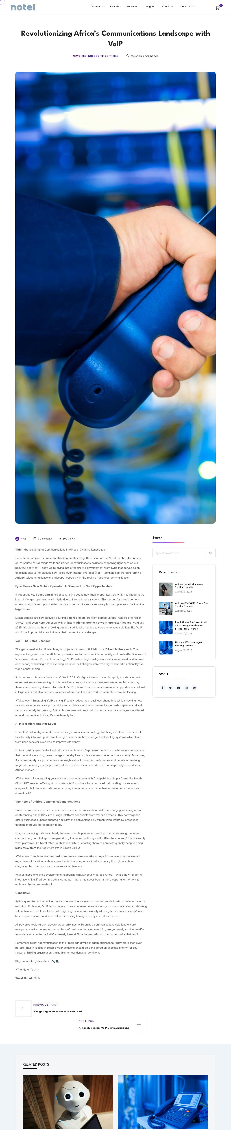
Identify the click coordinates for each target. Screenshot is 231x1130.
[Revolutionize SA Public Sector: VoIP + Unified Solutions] (163, 1101)
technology (90, 55)
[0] (220, 9)
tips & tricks (109, 55)
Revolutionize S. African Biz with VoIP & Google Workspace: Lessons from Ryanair (191, 625)
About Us (167, 6)
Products (97, 6)
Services (132, 6)
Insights (150, 6)
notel (24, 538)
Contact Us (187, 6)
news (76, 55)
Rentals (114, 6)
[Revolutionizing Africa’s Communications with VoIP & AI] (68, 1101)
